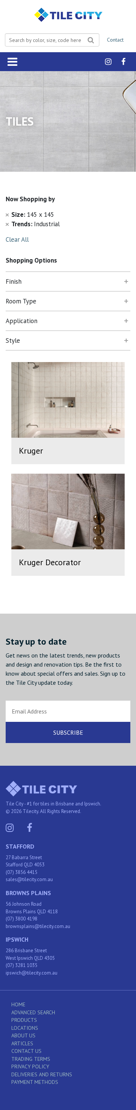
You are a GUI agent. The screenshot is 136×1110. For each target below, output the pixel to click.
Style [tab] (13, 340)
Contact (115, 39)
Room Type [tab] (21, 301)
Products (24, 1020)
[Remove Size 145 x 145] (7, 214)
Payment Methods (34, 1082)
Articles (22, 1043)
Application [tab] (21, 321)
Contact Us (26, 1051)
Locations (24, 1028)
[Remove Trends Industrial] (7, 224)
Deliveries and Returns (41, 1074)
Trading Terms (30, 1059)
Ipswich (17, 939)
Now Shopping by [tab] (30, 199)
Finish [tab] (14, 281)
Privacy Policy (30, 1066)
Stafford (20, 846)
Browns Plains (28, 893)
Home (18, 1004)
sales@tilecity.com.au (29, 879)
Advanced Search (33, 1012)
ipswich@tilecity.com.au (31, 973)
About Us (23, 1035)
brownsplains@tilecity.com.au (38, 926)
